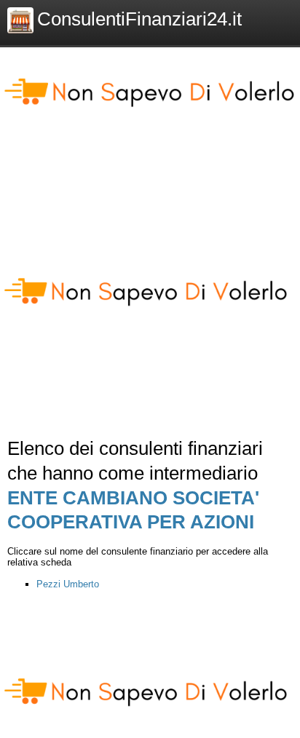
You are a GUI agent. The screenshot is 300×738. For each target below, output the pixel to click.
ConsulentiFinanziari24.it (139, 19)
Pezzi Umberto (67, 584)
